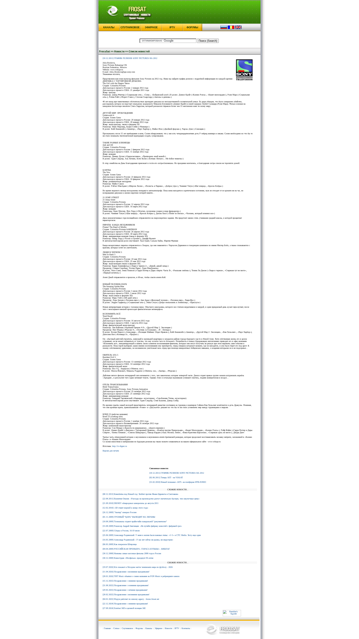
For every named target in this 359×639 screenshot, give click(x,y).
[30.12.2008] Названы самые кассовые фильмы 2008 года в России (132, 553)
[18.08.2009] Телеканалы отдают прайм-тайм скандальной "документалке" (135, 521)
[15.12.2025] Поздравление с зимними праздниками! (125, 581)
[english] (238, 28)
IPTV (172, 27)
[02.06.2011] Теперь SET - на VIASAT (166, 477)
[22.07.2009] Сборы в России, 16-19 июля (121, 530)
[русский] (223, 28)
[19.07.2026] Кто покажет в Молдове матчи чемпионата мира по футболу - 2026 (138, 567)
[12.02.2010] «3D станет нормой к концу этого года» (125, 508)
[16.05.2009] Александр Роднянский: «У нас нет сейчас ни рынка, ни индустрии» (138, 540)
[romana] (231, 28)
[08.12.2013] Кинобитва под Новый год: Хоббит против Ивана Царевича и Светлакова (140, 494)
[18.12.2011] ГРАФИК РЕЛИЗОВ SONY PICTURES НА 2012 (130, 58)
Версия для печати (111, 451)
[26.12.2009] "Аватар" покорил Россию (119, 512)
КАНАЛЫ (108, 27)
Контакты (186, 628)
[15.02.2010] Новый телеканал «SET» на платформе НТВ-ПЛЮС (177, 482)
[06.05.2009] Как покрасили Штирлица (119, 544)
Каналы (148, 628)
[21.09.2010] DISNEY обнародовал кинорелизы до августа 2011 (131, 503)
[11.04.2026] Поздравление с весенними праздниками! (126, 572)
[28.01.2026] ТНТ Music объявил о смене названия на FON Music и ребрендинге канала (141, 576)
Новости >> (121, 51)
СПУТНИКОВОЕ (130, 27)
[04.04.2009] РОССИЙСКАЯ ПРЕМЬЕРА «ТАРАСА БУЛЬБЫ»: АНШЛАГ (136, 549)
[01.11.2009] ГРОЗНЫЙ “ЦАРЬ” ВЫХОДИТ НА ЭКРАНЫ (129, 517)
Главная (107, 628)
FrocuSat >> (106, 51)
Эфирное (158, 628)
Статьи (116, 628)
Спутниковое (127, 628)
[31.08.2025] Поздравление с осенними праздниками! (126, 585)
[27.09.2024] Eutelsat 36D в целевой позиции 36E (124, 608)
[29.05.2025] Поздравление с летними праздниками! (125, 590)
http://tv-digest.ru (119, 446)
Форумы (139, 628)
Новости (168, 628)
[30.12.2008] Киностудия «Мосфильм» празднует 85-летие (128, 558)
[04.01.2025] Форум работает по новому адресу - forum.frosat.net (131, 599)
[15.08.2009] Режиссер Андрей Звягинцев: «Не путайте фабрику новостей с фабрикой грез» (142, 526)
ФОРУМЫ (192, 27)
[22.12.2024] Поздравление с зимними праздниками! (125, 603)
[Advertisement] (177, 460)
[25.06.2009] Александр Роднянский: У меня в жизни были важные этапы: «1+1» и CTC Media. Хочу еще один (152, 535)
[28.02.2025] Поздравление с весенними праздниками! (126, 594)
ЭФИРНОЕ (151, 27)
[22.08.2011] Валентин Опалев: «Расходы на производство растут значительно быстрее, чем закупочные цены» (151, 499)
